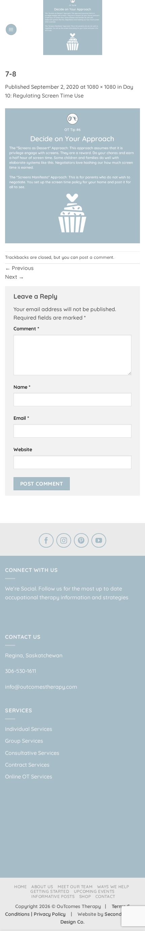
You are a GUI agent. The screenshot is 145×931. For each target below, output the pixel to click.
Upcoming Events (94, 891)
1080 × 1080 (101, 86)
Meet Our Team (75, 886)
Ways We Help (113, 886)
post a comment (96, 257)
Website (22, 449)
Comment (26, 329)
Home (20, 886)
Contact (105, 896)
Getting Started (49, 891)
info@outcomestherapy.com (41, 686)
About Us (42, 886)
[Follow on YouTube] (98, 541)
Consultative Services (32, 752)
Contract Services (27, 764)
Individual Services (28, 728)
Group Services (24, 740)
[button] (11, 29)
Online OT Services (28, 776)
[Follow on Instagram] (63, 541)
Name (21, 387)
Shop (85, 896)
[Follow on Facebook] (46, 541)
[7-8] (72, 175)
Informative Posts (53, 896)
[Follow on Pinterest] (81, 541)
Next (14, 276)
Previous (19, 268)
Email (21, 418)
